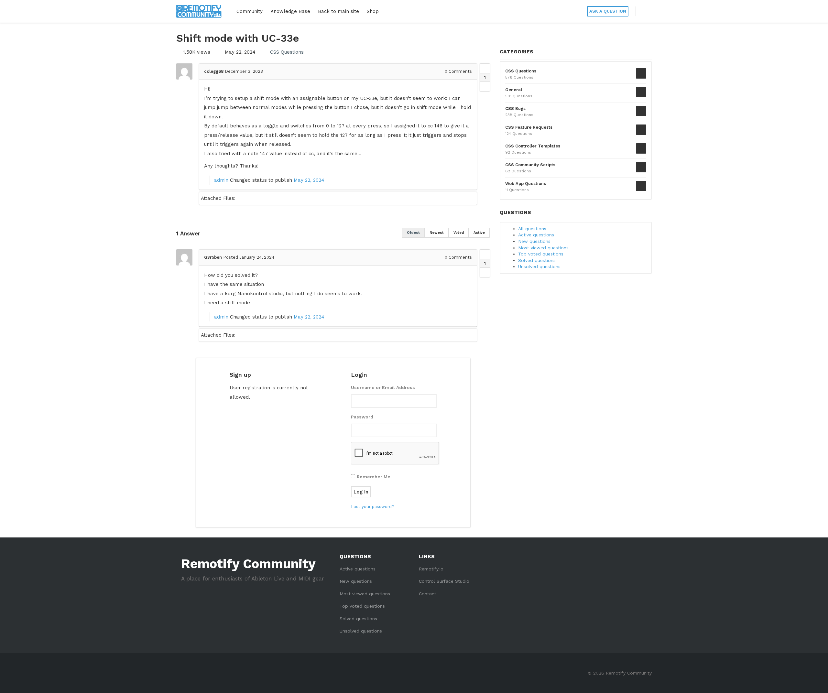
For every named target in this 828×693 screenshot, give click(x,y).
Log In (361, 492)
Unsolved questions (539, 266)
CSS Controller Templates (532, 146)
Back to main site (338, 11)
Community (249, 11)
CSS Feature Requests (528, 127)
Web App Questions (525, 183)
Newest (437, 233)
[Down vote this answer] (485, 272)
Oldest (413, 233)
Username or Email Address (383, 387)
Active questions (536, 234)
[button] (643, 11)
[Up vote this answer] (485, 254)
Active (479, 233)
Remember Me (373, 476)
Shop (373, 11)
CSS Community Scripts (530, 164)
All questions (532, 228)
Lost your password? (372, 506)
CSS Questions (287, 52)
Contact (427, 593)
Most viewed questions (543, 247)
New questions (534, 241)
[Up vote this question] (485, 68)
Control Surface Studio (444, 581)
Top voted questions (540, 253)
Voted (458, 233)
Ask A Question (607, 11)
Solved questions (537, 260)
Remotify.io (431, 568)
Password (362, 416)
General (513, 89)
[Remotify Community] (199, 11)
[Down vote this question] (485, 86)
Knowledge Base (290, 11)
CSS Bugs (515, 108)
